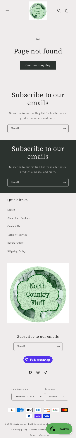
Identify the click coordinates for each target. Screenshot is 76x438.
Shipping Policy (16, 251)
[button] (7, 11)
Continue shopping (38, 65)
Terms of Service (17, 234)
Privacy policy (20, 429)
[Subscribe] (64, 128)
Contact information (40, 435)
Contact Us (13, 226)
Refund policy (15, 243)
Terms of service (39, 429)
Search (11, 209)
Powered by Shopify (44, 424)
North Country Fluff (23, 424)
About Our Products (18, 218)
